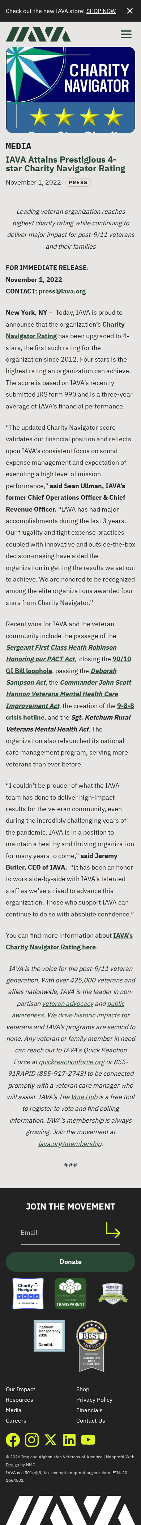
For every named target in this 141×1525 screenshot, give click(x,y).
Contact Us (90, 1420)
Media (14, 1410)
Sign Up (116, 1230)
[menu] (126, 34)
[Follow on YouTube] (88, 1440)
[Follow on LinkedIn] (69, 1440)
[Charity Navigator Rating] (28, 1293)
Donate (71, 1261)
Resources (19, 1399)
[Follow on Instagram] (32, 1440)
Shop (82, 1389)
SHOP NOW (101, 10)
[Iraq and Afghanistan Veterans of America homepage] (38, 34)
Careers (16, 1420)
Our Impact (20, 1389)
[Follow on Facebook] (13, 1440)
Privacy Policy (94, 1399)
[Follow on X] (50, 1440)
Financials (89, 1410)
